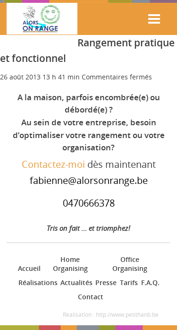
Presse (105, 282)
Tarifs (128, 282)
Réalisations (36, 282)
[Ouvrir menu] (154, 19)
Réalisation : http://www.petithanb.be (111, 315)
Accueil (28, 268)
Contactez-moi (53, 164)
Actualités (75, 282)
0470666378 (89, 203)
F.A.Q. (149, 282)
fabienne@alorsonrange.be (89, 180)
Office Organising (129, 264)
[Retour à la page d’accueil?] (42, 20)
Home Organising (70, 264)
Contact (89, 296)
